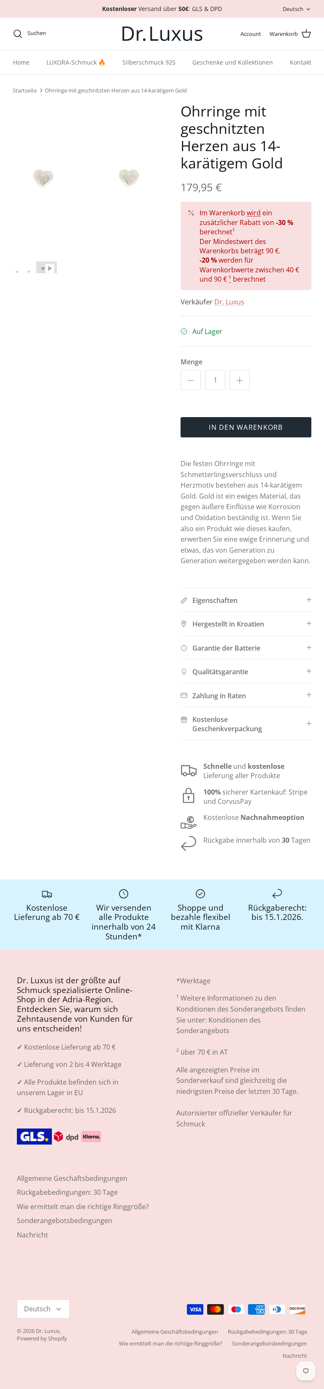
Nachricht (32, 1249)
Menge (191, 376)
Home (21, 77)
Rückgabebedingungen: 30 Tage (67, 1207)
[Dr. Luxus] (162, 48)
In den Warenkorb (246, 442)
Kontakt (300, 77)
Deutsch (293, 16)
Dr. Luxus (229, 316)
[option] (87, 192)
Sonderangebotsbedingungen (64, 1235)
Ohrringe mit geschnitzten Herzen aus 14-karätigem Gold (116, 105)
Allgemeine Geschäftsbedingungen (72, 1193)
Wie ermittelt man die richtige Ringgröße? (83, 1221)
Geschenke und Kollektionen (232, 77)
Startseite (25, 105)
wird (254, 227)
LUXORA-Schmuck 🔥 (75, 77)
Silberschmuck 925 (149, 77)
